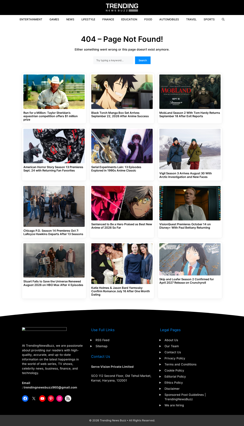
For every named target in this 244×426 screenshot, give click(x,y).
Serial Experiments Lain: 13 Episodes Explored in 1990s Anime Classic (116, 168)
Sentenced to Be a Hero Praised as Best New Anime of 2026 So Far (121, 226)
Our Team (172, 346)
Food (148, 19)
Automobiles (169, 19)
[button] (223, 19)
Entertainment (31, 19)
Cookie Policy (174, 370)
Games (54, 19)
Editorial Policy (175, 376)
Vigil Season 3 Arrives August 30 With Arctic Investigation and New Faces (185, 175)
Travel (191, 19)
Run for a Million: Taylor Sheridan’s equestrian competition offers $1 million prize (50, 116)
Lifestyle (88, 19)
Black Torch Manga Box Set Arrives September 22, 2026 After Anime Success (120, 114)
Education (129, 19)
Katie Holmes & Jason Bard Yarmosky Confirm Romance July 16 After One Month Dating (120, 291)
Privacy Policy (175, 358)
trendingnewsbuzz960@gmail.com (50, 387)
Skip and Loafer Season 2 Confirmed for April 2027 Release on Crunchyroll (186, 281)
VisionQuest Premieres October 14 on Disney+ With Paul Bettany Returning (185, 226)
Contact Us (173, 352)
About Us (171, 340)
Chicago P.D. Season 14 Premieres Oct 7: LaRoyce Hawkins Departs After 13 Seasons (53, 232)
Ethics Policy (174, 382)
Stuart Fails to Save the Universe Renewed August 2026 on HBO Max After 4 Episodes (53, 283)
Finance (108, 19)
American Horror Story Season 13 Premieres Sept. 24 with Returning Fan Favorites (53, 168)
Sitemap (102, 346)
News (70, 19)
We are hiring (174, 405)
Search (143, 60)
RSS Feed (102, 340)
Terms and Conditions (180, 364)
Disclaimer (172, 388)
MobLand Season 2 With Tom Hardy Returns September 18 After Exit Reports (189, 114)
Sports (209, 19)
